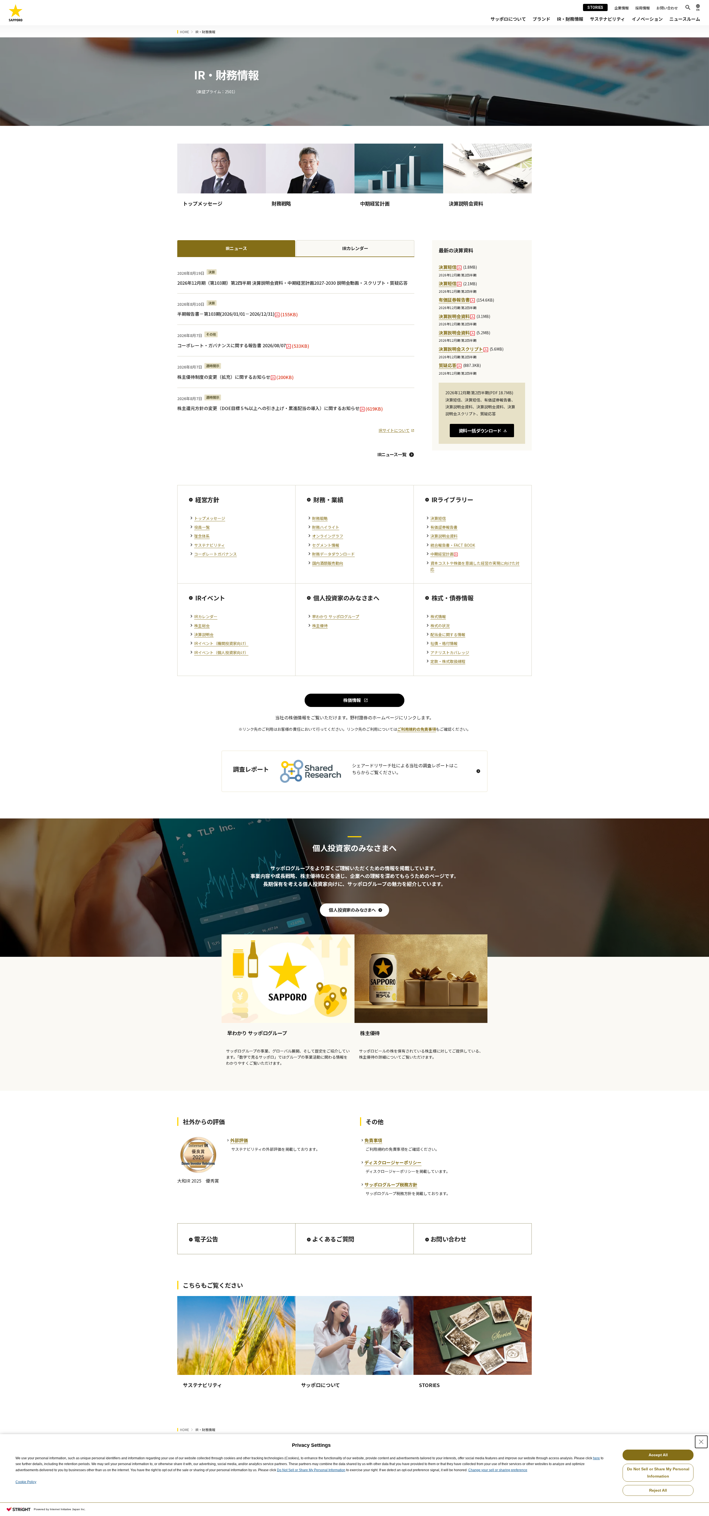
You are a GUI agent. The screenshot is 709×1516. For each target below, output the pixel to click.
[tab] (236, 248)
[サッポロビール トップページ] (16, 13)
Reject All (658, 1490)
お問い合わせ (667, 8)
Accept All (658, 1455)
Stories (595, 7)
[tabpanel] (295, 348)
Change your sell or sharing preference (497, 1470)
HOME (184, 32)
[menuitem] (508, 19)
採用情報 (642, 8)
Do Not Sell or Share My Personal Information (311, 1470)
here (596, 1458)
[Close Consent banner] (701, 1442)
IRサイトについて (394, 430)
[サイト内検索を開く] (688, 7)
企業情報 (621, 8)
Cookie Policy (26, 1482)
